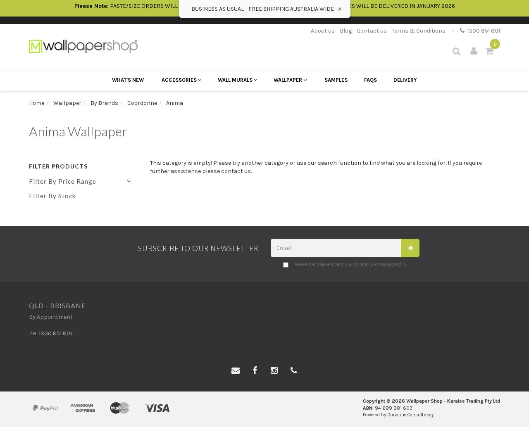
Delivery (405, 80)
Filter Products (58, 166)
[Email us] (235, 371)
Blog (346, 30)
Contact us (372, 30)
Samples (336, 80)
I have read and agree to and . (349, 264)
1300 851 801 (482, 30)
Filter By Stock (52, 195)
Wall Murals (236, 80)
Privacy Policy (394, 264)
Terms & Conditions (419, 30)
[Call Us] (294, 371)
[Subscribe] (410, 248)
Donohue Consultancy (410, 415)
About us (323, 30)
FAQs (370, 80)
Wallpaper (288, 80)
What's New (128, 80)
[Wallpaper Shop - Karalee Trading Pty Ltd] (83, 45)
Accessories (180, 80)
